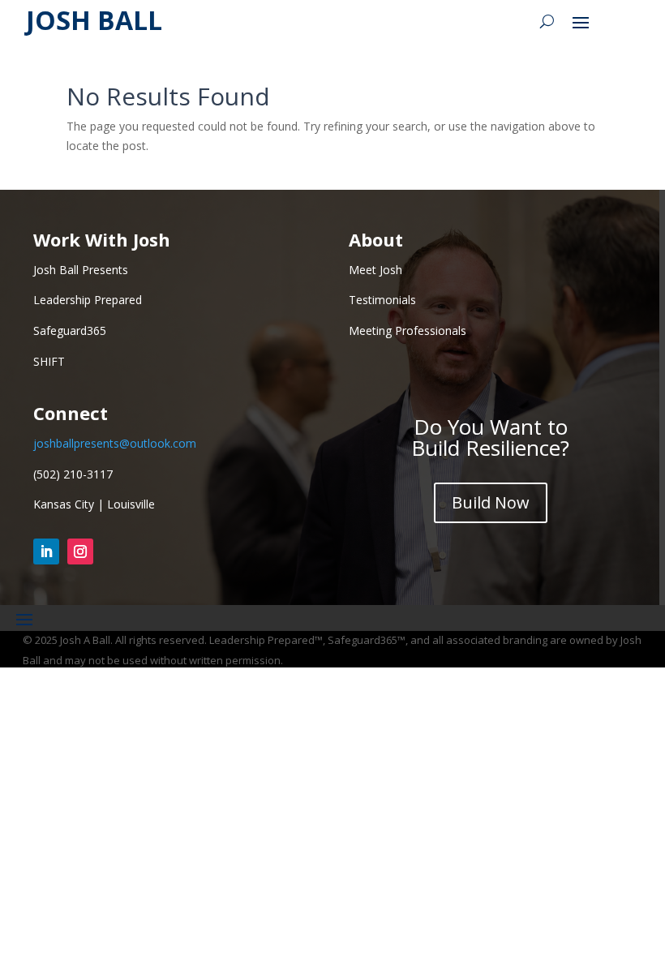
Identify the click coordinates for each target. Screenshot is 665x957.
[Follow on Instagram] (80, 551)
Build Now (491, 502)
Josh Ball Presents (80, 269)
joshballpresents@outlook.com (114, 443)
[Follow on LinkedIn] (46, 551)
